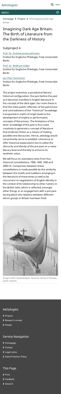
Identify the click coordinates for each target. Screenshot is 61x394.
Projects (21, 18)
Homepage (8, 18)
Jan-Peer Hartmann (14, 78)
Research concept (13, 320)
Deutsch (9, 383)
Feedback (9, 379)
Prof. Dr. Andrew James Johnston (21, 53)
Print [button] (7, 374)
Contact (8, 347)
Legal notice (11, 352)
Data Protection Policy (16, 356)
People (8, 324)
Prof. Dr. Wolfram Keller (16, 65)
